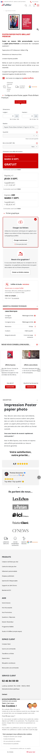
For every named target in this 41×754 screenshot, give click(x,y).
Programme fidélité (7, 627)
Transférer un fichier (8, 653)
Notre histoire (6, 603)
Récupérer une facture (8, 663)
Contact (4, 694)
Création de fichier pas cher (10, 562)
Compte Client (6, 644)
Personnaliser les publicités (11, 743)
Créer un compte (11, 296)
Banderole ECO (6, 590)
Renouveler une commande (10, 668)
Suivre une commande (8, 649)
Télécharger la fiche (28, 315)
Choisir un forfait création (20, 272)
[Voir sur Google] (6, 474)
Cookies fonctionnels (9, 739)
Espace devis (6, 658)
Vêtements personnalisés (9, 571)
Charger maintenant (20, 240)
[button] (38, 29)
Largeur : (5, 112)
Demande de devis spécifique (10, 689)
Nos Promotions (7, 612)
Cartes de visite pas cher (9, 566)
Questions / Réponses (8, 617)
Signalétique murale (10, 10)
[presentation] (39, 370)
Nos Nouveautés (7, 608)
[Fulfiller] (6, 5)
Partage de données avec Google (13, 736)
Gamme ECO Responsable (9, 581)
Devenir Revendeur (7, 622)
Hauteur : (25, 112)
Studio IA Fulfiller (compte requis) (12, 631)
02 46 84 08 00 (10, 680)
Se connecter (15, 298)
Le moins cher (20, 102)
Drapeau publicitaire (8, 576)
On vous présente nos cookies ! (12, 741)
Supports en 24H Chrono (9, 585)
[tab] (20, 306)
